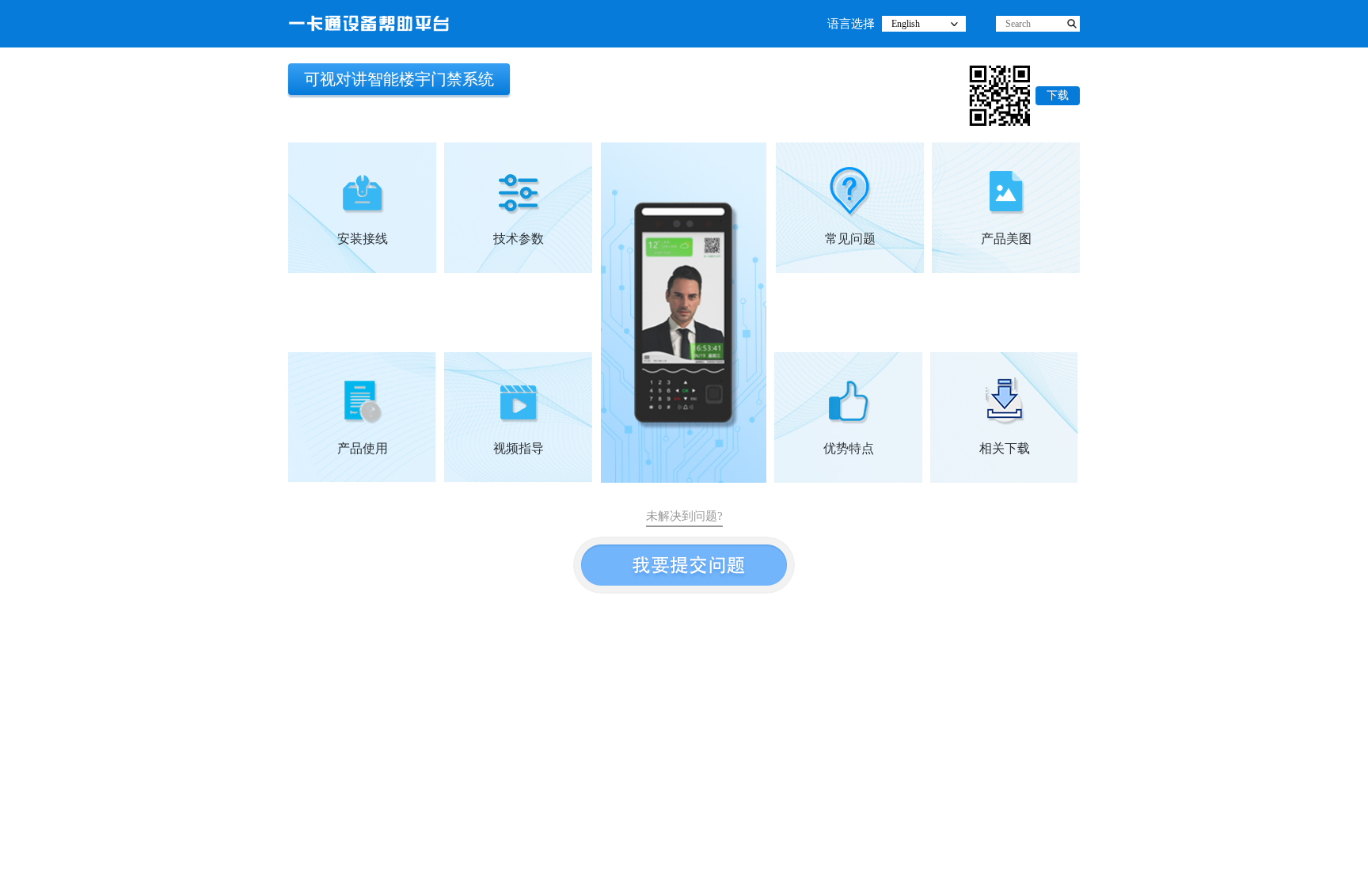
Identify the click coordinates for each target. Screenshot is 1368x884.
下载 (1058, 95)
